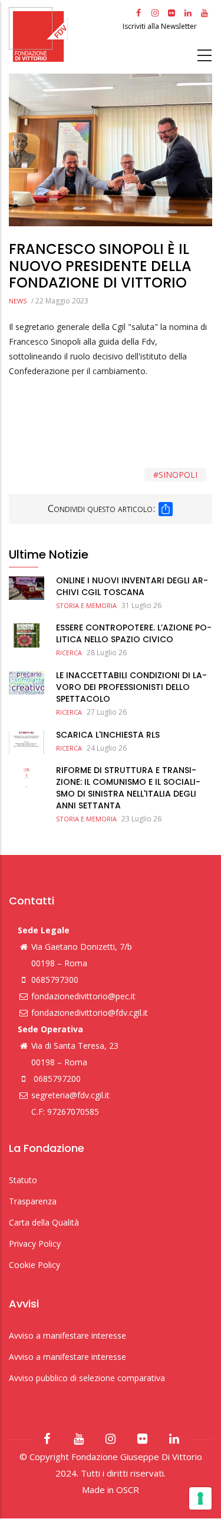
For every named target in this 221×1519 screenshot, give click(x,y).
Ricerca (69, 652)
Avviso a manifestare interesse (67, 1335)
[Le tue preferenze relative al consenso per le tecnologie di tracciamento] (200, 1498)
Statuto (23, 1180)
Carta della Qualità (44, 1222)
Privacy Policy (35, 1243)
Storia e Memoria (86, 605)
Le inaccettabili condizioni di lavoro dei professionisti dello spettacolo (131, 687)
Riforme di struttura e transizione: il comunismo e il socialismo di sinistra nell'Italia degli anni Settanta (128, 787)
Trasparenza (33, 1201)
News (18, 300)
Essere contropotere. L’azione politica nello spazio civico (134, 633)
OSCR (127, 1489)
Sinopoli (178, 474)
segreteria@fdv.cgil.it (70, 1095)
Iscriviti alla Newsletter (161, 26)
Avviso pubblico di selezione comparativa (87, 1377)
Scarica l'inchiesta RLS (108, 735)
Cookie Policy (34, 1264)
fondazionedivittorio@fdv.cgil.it (89, 1012)
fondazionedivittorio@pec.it (83, 996)
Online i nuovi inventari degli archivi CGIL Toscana (132, 586)
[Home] (64, 34)
